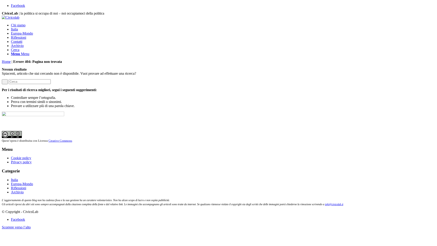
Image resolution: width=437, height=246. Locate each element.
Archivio (17, 192)
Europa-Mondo (22, 184)
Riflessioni (18, 188)
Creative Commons (60, 140)
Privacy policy (21, 162)
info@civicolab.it (334, 204)
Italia (14, 180)
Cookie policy (21, 158)
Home (6, 62)
